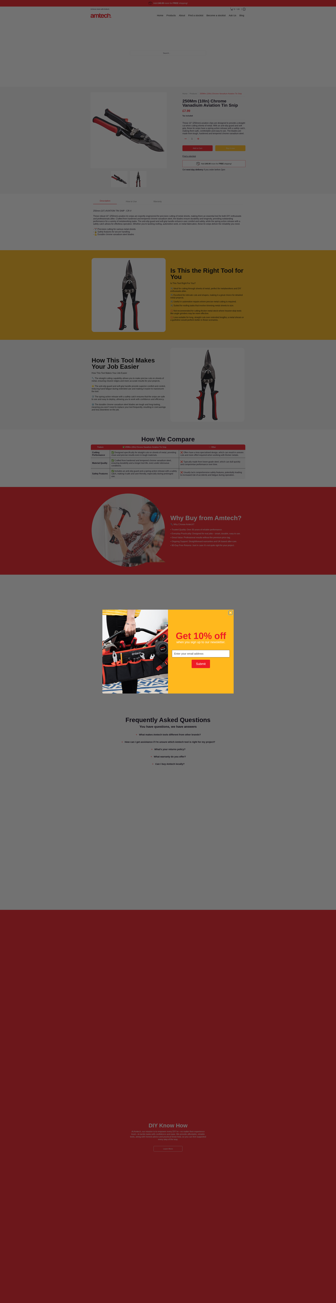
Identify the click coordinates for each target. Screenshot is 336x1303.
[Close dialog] (230, 613)
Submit (201, 664)
